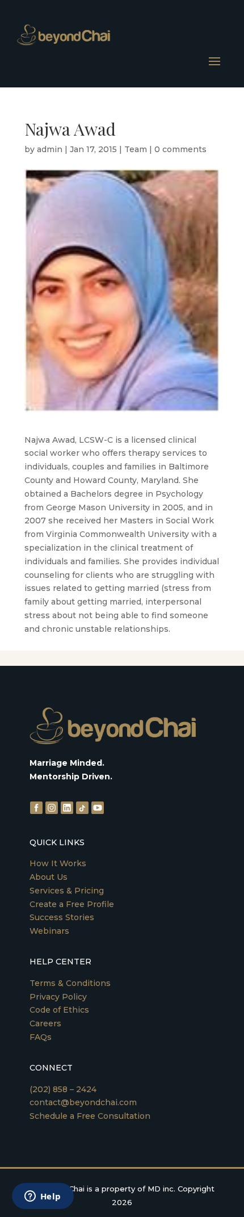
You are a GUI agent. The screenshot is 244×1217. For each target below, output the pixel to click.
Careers (45, 1023)
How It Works (58, 863)
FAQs (41, 1037)
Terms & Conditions (70, 983)
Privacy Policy (58, 997)
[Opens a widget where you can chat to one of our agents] (42, 1197)
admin (49, 149)
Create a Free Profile (72, 904)
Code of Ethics (59, 1010)
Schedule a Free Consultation (90, 1116)
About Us (49, 877)
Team (135, 149)
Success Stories (62, 917)
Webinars (49, 931)
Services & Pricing (67, 891)
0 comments (180, 149)
